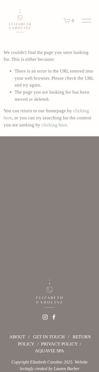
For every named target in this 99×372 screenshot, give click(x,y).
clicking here (54, 125)
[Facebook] (54, 317)
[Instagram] (45, 317)
